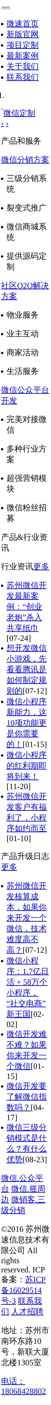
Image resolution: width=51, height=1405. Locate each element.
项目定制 (23, 45)
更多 (41, 566)
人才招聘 (27, 1311)
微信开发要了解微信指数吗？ (27, 1097)
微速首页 (23, 23)
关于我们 (23, 66)
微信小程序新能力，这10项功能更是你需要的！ (27, 723)
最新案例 (23, 55)
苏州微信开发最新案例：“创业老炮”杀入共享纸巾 (27, 607)
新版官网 (23, 34)
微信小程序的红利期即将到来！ (27, 766)
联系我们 (23, 77)
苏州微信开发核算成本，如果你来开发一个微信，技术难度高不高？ (27, 917)
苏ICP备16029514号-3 (23, 1290)
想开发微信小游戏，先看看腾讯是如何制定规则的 (27, 669)
